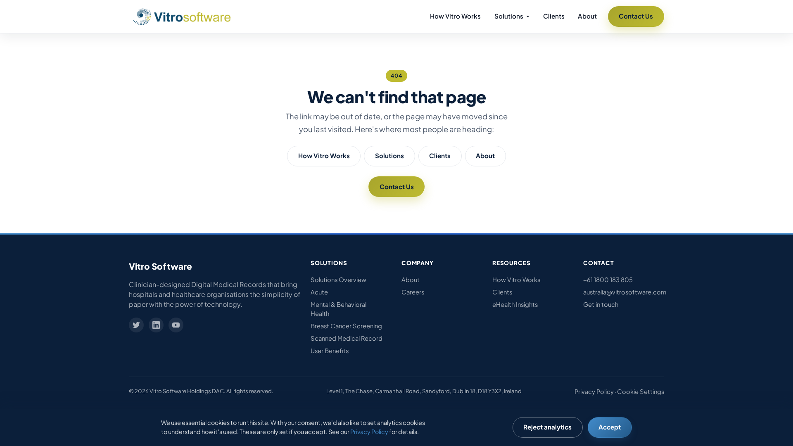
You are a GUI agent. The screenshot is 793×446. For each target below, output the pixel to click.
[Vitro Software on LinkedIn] (156, 325)
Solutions (389, 155)
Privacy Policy (594, 391)
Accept (609, 427)
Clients (554, 16)
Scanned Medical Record (346, 338)
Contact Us (636, 16)
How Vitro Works (455, 16)
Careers (412, 292)
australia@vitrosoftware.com (623, 292)
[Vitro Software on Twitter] (136, 325)
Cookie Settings (640, 391)
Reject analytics (547, 427)
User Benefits (330, 350)
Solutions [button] (509, 16)
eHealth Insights (515, 304)
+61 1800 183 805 (608, 279)
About (587, 16)
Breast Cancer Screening (346, 326)
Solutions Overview (338, 279)
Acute (319, 292)
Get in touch (600, 304)
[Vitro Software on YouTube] (176, 325)
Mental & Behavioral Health (338, 309)
